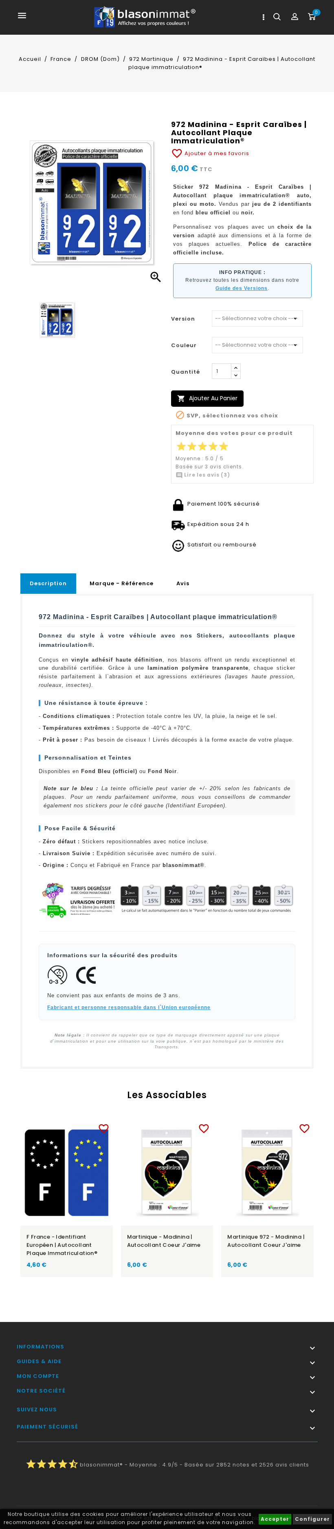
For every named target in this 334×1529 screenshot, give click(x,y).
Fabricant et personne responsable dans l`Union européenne (129, 1007)
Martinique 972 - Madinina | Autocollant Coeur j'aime (266, 1241)
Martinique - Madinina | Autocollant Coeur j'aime (164, 1241)
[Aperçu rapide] (74, 1127)
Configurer (312, 1519)
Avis (182, 583)
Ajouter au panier (207, 398)
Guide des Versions (241, 288)
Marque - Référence (122, 583)
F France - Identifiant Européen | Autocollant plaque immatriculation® (61, 1245)
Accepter (275, 1519)
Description (48, 583)
